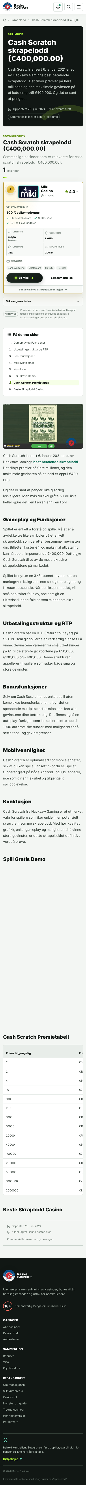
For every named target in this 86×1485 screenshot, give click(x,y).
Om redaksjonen (14, 1384)
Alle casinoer (11, 1327)
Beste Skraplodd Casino (29, 389)
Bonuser (8, 1356)
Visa (6, 1362)
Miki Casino (47, 189)
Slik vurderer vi (13, 1391)
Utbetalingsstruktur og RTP (31, 349)
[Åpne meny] (79, 7)
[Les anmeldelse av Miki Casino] (28, 192)
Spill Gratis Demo (25, 376)
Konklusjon (20, 369)
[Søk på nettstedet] (68, 7)
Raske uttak (11, 1333)
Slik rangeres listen (18, 301)
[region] (43, 1120)
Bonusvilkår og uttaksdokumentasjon (41, 289)
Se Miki (24, 278)
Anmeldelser (11, 1339)
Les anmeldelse (62, 278)
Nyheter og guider (15, 1403)
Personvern (10, 1421)
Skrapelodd (18, 20)
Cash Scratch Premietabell (31, 382)
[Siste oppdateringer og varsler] (58, 7)
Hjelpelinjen (10, 1459)
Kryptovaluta (11, 1368)
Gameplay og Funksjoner (29, 342)
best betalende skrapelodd (55, 462)
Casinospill (10, 1397)
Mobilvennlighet (24, 362)
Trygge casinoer (13, 1409)
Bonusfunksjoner (24, 356)
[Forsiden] (4, 20)
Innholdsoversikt (14, 1415)
